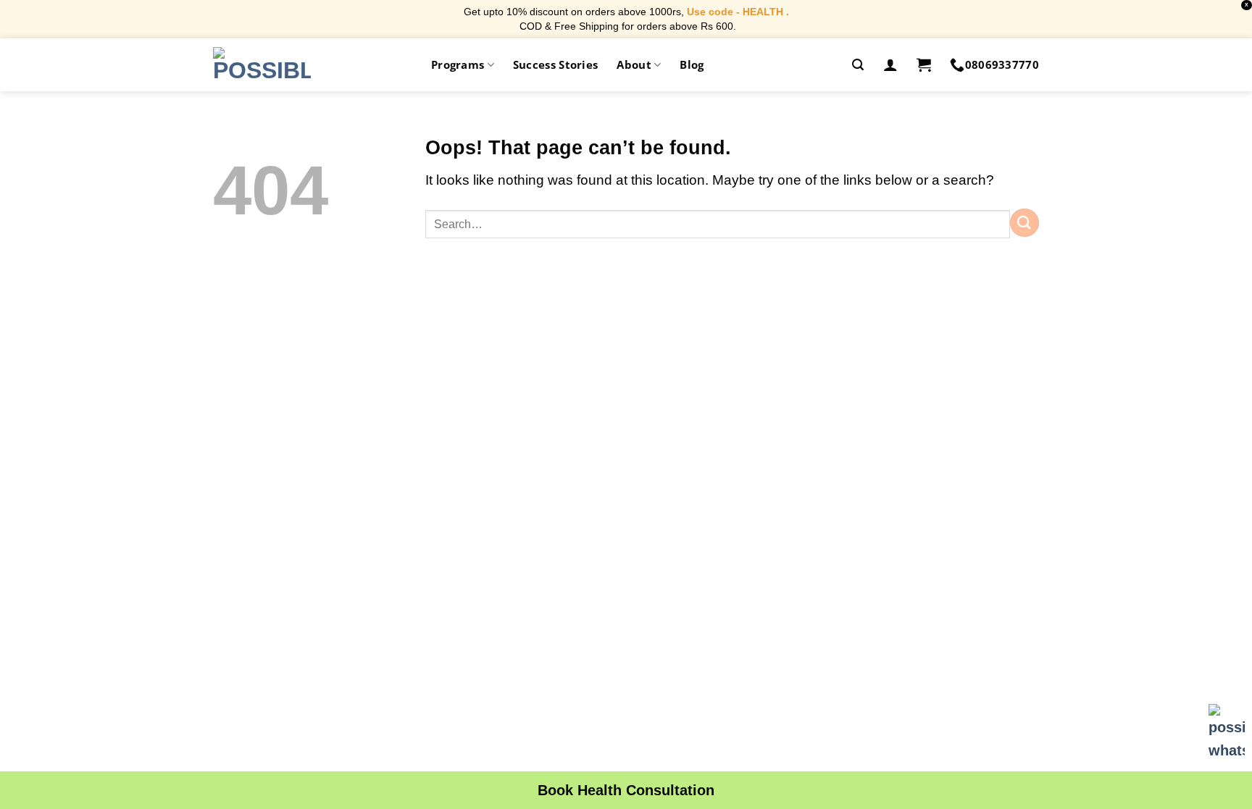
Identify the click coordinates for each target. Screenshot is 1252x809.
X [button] (1246, 4)
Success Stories (555, 64)
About (634, 64)
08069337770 (1002, 64)
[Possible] (262, 64)
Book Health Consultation (626, 790)
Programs (457, 64)
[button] (858, 65)
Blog (692, 64)
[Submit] (1024, 223)
